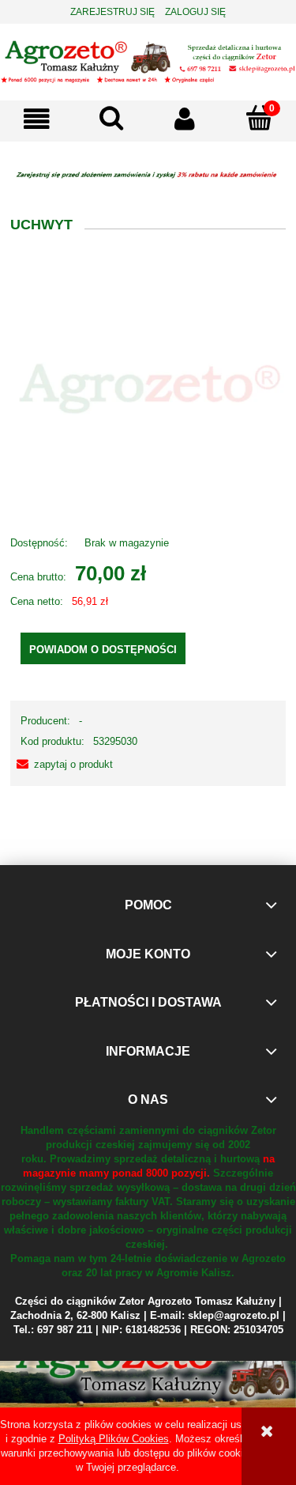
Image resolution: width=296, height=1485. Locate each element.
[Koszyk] (259, 117)
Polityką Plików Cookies (113, 1439)
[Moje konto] (185, 119)
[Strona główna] (148, 60)
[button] (37, 119)
